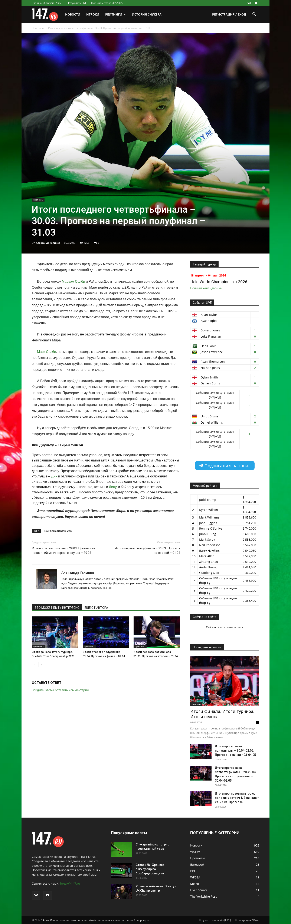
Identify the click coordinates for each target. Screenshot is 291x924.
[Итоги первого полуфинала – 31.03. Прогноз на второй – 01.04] (157, 632)
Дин (54, 476)
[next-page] (41, 664)
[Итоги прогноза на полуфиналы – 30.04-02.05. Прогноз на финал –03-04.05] (201, 751)
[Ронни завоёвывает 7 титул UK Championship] (121, 891)
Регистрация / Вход (229, 14)
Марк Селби (46, 352)
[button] (254, 15)
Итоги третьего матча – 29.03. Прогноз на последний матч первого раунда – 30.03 (63, 550)
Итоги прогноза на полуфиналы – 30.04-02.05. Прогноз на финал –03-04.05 (235, 750)
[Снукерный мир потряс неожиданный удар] (121, 849)
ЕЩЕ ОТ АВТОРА (96, 607)
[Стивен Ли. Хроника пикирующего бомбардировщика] (121, 870)
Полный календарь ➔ (206, 288)
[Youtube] (256, 3)
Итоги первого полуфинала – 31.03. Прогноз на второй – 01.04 (147, 550)
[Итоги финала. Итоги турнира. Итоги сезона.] (224, 681)
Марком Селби (73, 281)
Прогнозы (38, 28)
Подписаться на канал (227, 466)
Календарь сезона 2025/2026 (107, 2)
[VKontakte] (249, 3)
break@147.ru (70, 883)
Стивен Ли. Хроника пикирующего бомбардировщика (150, 869)
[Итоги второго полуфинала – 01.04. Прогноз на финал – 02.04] (106, 632)
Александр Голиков (48, 242)
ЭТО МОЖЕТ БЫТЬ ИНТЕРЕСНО (56, 607)
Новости (72, 14)
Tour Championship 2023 (58, 530)
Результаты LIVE (77, 2)
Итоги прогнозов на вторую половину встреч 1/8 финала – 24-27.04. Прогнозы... (237, 798)
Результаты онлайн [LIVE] (215, 920)
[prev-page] (34, 664)
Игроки (92, 14)
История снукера (146, 14)
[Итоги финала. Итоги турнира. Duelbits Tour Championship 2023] (55, 632)
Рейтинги (113, 14)
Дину (112, 487)
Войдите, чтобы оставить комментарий (60, 690)
